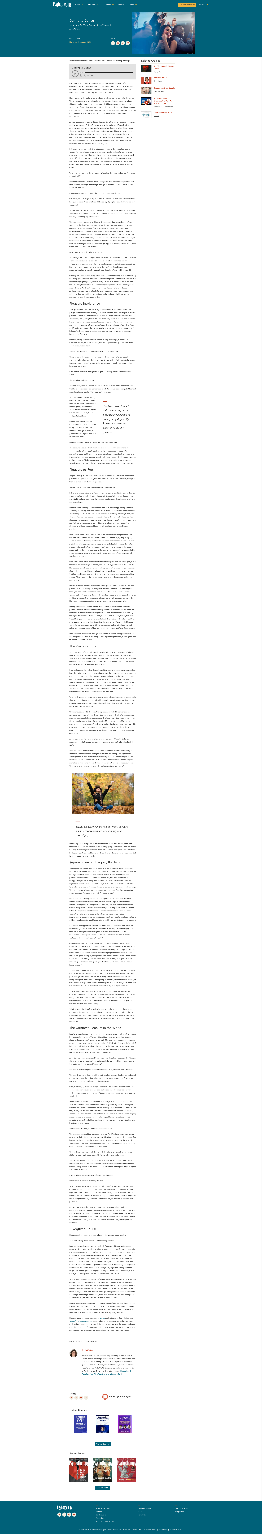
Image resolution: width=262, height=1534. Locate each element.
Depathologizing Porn (163, 112)
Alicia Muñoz (74, 29)
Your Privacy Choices (150, 1530)
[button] (75, 73)
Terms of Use (117, 1530)
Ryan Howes (158, 81)
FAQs (140, 1512)
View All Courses (102, 1444)
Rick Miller (157, 107)
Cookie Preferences (175, 1530)
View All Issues (102, 1488)
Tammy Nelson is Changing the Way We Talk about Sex (163, 101)
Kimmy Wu (157, 72)
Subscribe (100, 1518)
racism (102, 1318)
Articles (78, 4)
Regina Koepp (159, 91)
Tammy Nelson (168, 107)
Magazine (91, 4)
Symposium (121, 4)
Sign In (201, 4)
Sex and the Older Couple (164, 88)
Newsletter (142, 1515)
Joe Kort (156, 116)
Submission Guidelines (105, 1521)
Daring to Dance (81, 21)
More (132, 4)
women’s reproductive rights (80, 1321)
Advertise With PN (103, 1508)
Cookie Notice (163, 1530)
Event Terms (126, 1530)
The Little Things (160, 78)
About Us (99, 1512)
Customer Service (144, 1508)
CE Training (106, 4)
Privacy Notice (137, 1530)
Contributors (101, 1515)
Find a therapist (181, 1508)
